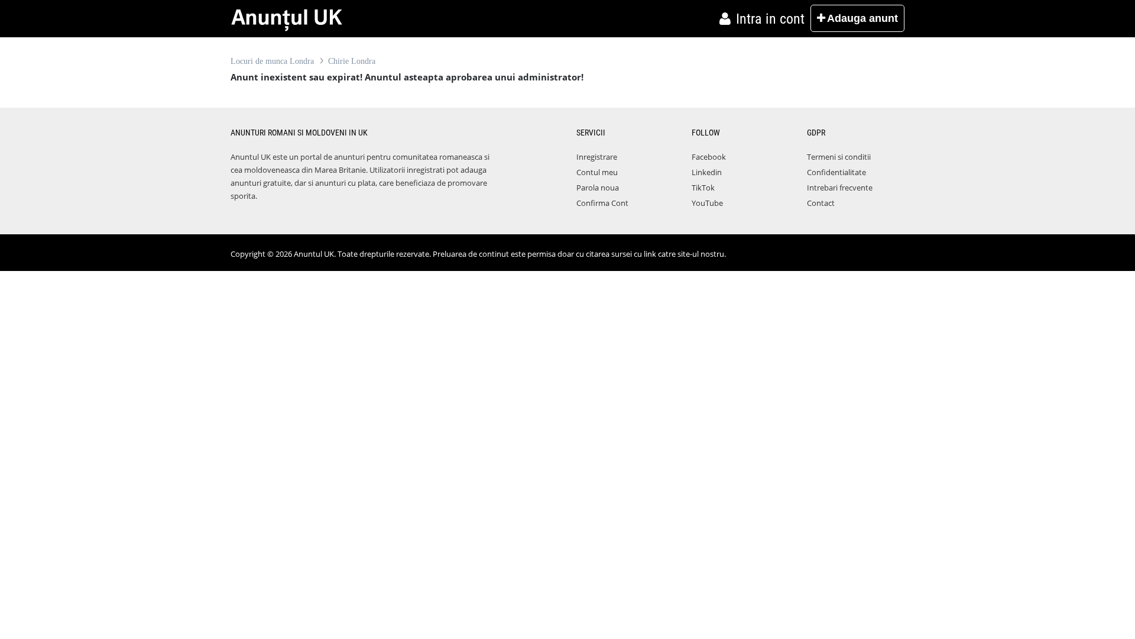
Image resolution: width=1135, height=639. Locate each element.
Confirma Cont (602, 203)
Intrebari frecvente (840, 187)
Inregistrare (596, 156)
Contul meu (597, 172)
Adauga (862, 18)
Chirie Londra (351, 61)
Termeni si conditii (839, 156)
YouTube (707, 203)
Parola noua (597, 187)
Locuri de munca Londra (272, 61)
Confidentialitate (836, 172)
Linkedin (707, 172)
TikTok (703, 187)
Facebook (709, 156)
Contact (821, 203)
